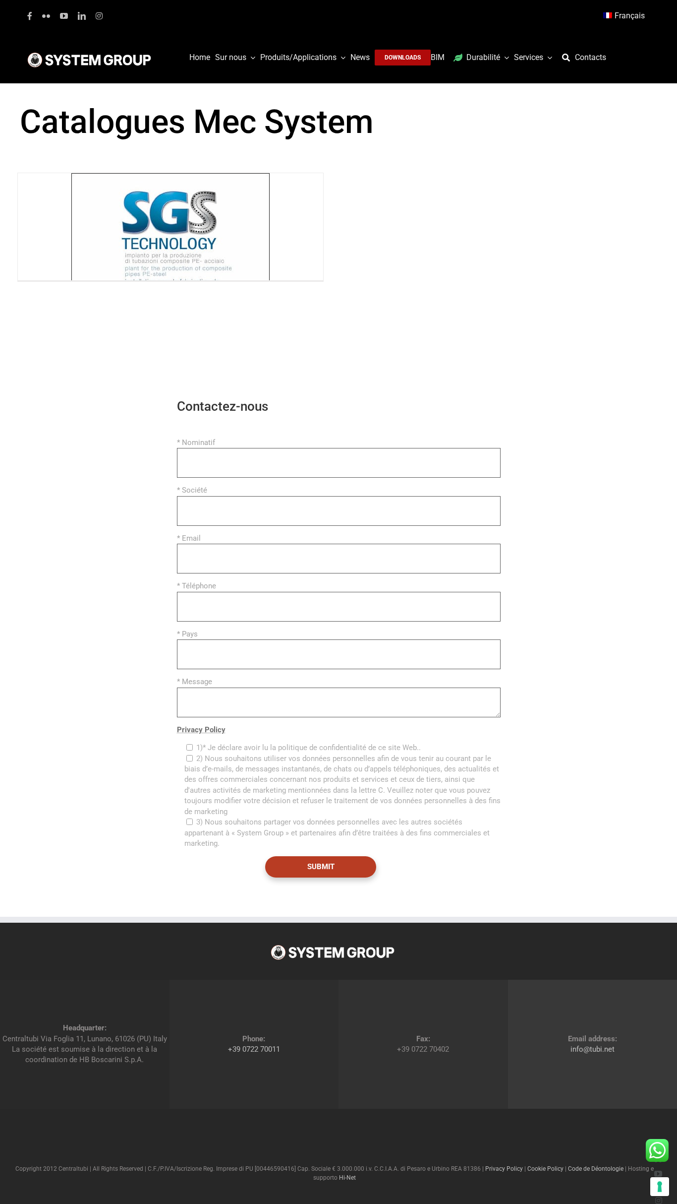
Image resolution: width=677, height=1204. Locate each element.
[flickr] (46, 16)
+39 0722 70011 (254, 1049)
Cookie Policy (545, 1168)
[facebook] (29, 16)
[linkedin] (82, 16)
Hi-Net (347, 1177)
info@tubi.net (592, 1049)
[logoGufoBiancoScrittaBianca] (89, 55)
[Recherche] (568, 57)
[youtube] (64, 16)
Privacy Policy (201, 729)
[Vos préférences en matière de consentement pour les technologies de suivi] (659, 1186)
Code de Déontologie (595, 1168)
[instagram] (99, 16)
